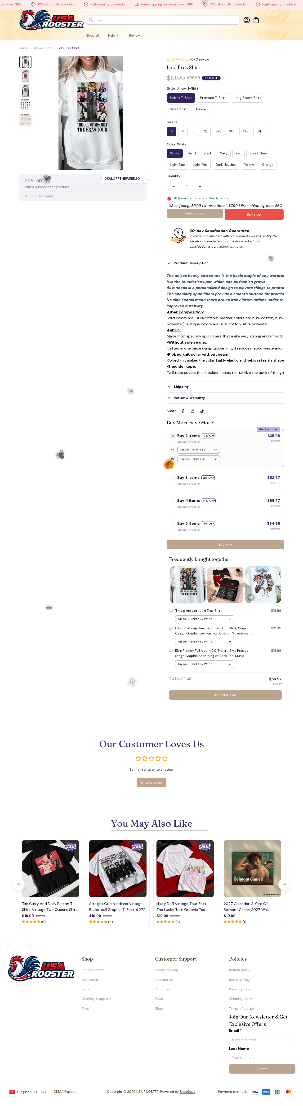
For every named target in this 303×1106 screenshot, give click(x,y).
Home (23, 48)
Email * (235, 1030)
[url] (178, 1091)
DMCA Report (64, 1091)
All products (42, 48)
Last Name (239, 1048)
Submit (262, 1069)
